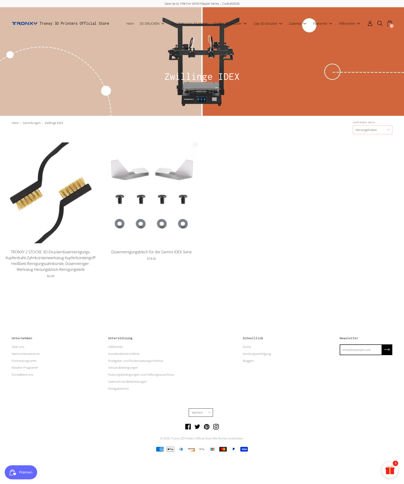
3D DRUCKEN (149, 23)
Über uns (18, 347)
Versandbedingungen (123, 367)
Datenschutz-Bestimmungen (127, 381)
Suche (247, 347)
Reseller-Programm (25, 367)
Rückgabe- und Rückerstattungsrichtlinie (135, 361)
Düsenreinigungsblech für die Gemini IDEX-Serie (151, 251)
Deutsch (197, 412)
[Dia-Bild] (50, 192)
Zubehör (295, 23)
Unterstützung (120, 338)
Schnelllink (253, 338)
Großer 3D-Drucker (227, 23)
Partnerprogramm (24, 361)
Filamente (320, 23)
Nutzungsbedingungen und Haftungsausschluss (141, 374)
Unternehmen (22, 338)
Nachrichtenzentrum (26, 354)
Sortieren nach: (364, 122)
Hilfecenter (347, 23)
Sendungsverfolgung (257, 354)
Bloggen (248, 361)
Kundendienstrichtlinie (123, 354)
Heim (130, 23)
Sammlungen (32, 123)
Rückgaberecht (118, 388)
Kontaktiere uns (22, 374)
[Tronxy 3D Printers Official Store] (24, 23)
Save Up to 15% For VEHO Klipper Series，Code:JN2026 (202, 3)
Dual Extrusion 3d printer (189, 23)
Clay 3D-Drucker (265, 23)
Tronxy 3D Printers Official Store (74, 23)
